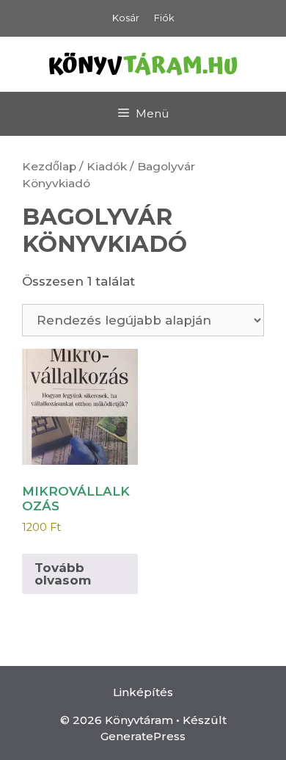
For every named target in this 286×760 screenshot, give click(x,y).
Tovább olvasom (62, 573)
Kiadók (107, 166)
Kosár (125, 17)
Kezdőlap (49, 166)
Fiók (164, 17)
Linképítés (143, 692)
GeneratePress (143, 736)
